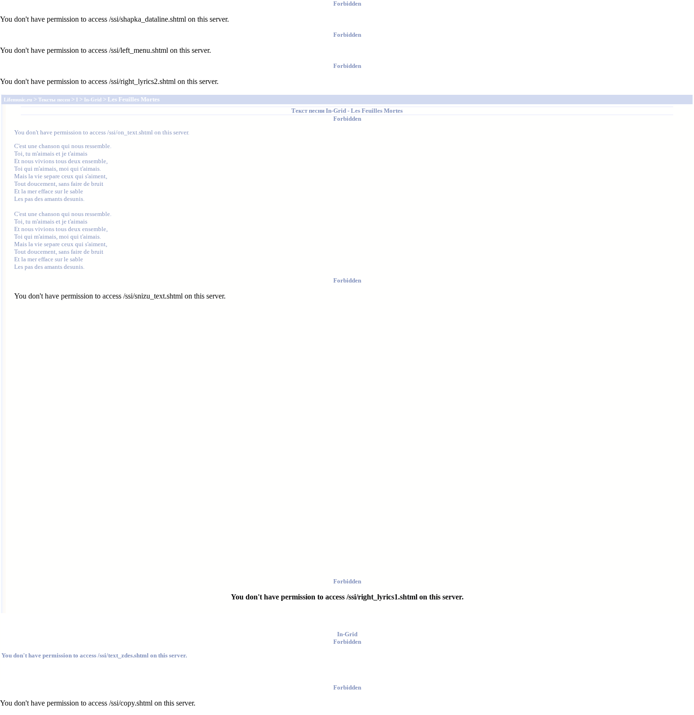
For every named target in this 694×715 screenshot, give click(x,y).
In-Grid (336, 110)
